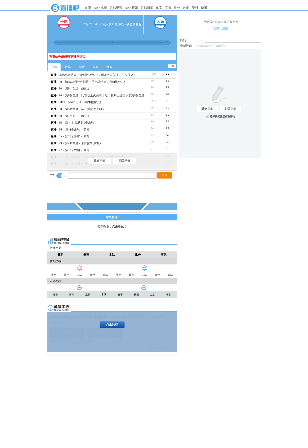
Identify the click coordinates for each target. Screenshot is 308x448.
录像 (109, 67)
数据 (186, 7)
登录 (217, 28)
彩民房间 (125, 160)
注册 (225, 28)
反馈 (172, 66)
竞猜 (168, 7)
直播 (54, 67)
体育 (159, 7)
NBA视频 (100, 7)
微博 (204, 7)
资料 (195, 7)
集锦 (95, 67)
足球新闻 (147, 7)
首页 (88, 7)
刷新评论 (221, 45)
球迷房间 (99, 160)
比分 (177, 7)
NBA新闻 (131, 7)
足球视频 (116, 7)
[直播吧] (65, 13)
